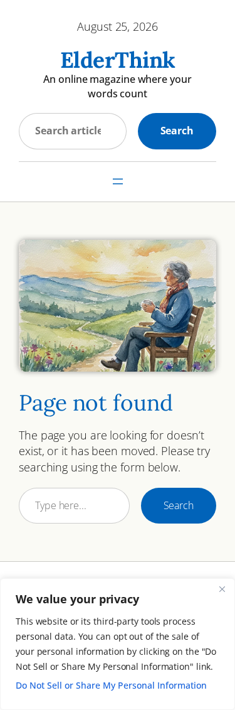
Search (177, 130)
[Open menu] (117, 181)
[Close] (221, 588)
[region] (117, 644)
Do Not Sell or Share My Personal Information (111, 685)
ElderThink (117, 60)
